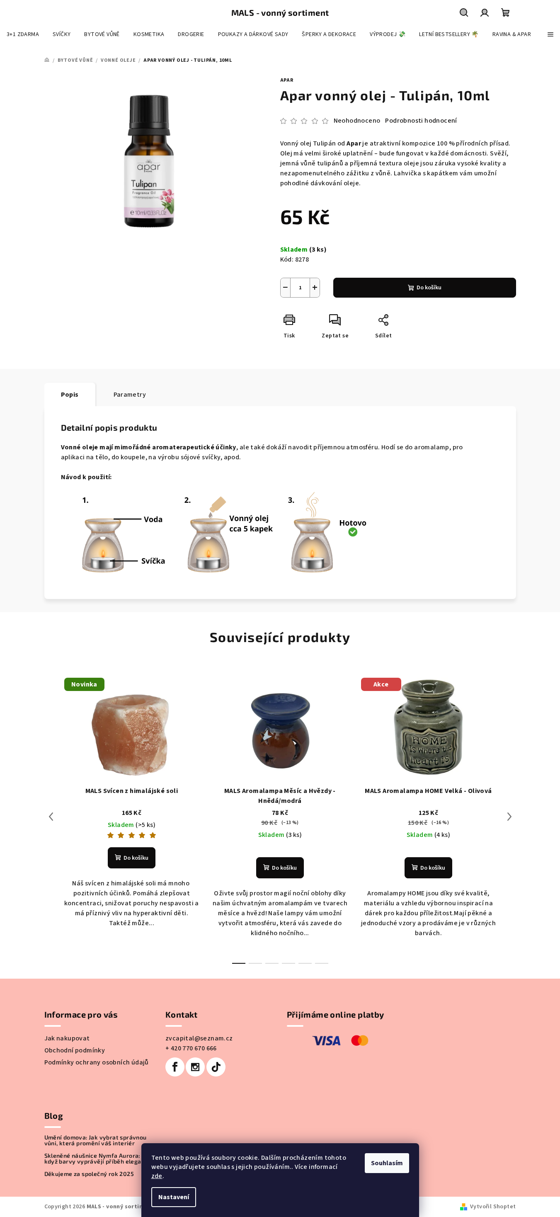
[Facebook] (174, 1066)
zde (156, 1176)
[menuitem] (23, 34)
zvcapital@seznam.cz (199, 1038)
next (509, 816)
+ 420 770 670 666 (191, 1048)
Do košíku (429, 288)
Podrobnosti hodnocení (421, 120)
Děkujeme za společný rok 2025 (89, 1174)
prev (51, 816)
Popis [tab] (70, 394)
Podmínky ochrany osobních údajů (96, 1062)
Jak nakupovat (67, 1038)
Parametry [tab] (130, 394)
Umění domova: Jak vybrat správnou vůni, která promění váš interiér (95, 1140)
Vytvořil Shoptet (493, 1206)
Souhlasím (387, 1163)
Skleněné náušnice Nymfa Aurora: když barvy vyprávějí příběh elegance (97, 1158)
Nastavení (173, 1197)
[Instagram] (195, 1066)
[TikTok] (215, 1066)
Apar (286, 80)
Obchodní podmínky (74, 1050)
